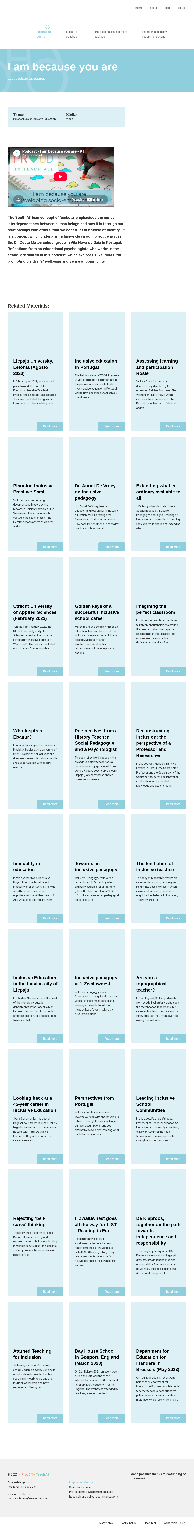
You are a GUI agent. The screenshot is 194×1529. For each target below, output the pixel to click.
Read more (50, 426)
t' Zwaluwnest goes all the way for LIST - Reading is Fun (96, 1224)
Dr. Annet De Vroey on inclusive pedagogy (95, 492)
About (153, 7)
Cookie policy (128, 1522)
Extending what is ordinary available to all (158, 492)
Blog (167, 7)
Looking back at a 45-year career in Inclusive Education (34, 1104)
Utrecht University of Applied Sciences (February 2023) (34, 612)
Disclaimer (150, 1522)
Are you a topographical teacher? (151, 984)
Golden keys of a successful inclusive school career (97, 612)
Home (138, 7)
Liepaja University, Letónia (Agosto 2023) (33, 367)
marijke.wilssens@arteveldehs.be (28, 1498)
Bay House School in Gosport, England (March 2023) (97, 1357)
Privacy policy (105, 1522)
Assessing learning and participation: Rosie (157, 367)
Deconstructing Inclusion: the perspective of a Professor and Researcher (153, 743)
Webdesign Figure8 (175, 1522)
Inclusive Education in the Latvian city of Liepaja (35, 984)
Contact (181, 7)
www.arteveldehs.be (20, 1494)
